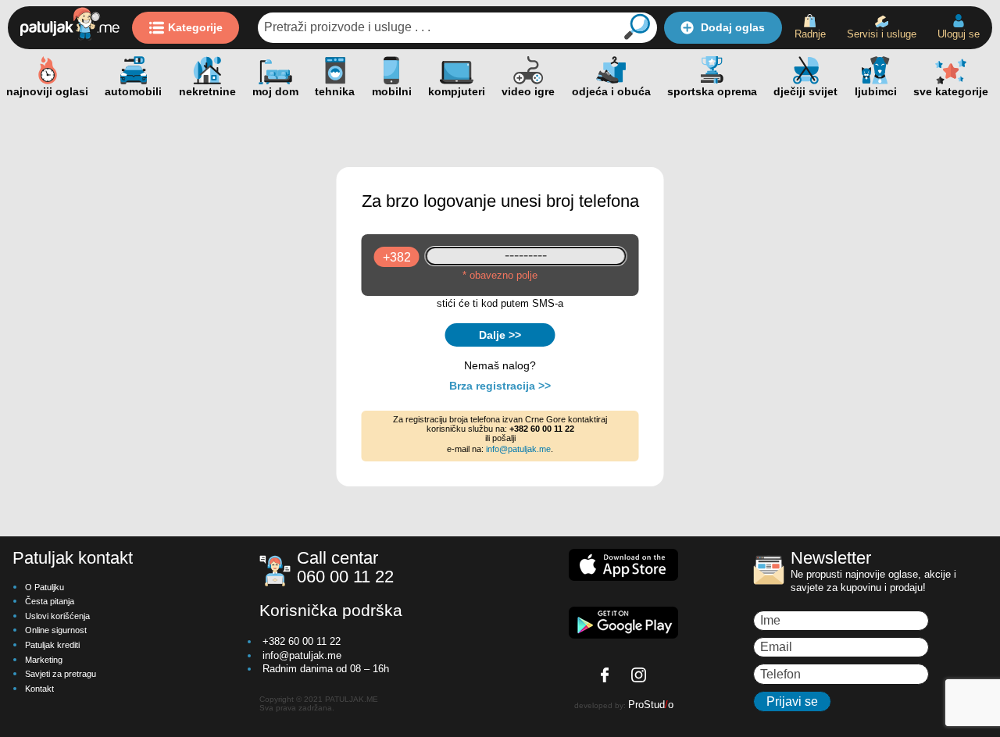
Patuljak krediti (52, 645)
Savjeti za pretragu (60, 673)
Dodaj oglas (733, 27)
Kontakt (39, 688)
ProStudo (650, 704)
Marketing (43, 659)
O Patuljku (44, 587)
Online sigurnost (56, 630)
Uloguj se (959, 34)
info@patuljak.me (518, 449)
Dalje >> (500, 335)
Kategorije (195, 27)
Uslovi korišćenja (57, 616)
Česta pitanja (49, 601)
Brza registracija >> (500, 385)
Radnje (810, 34)
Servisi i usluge (881, 34)
